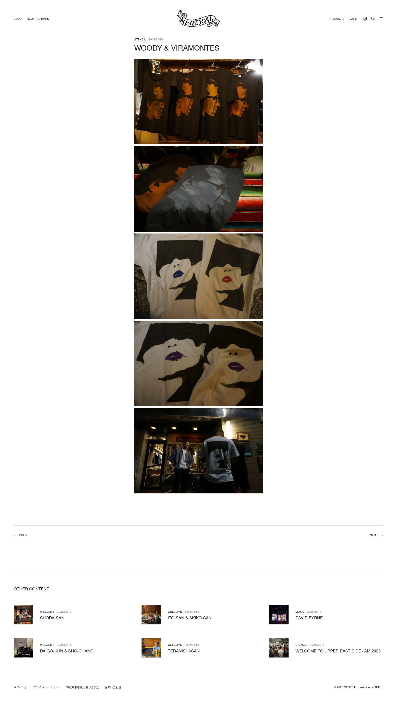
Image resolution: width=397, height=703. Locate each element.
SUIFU (378, 687)
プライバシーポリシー (47, 687)
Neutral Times (38, 18)
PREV (20, 535)
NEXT (376, 535)
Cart (353, 18)
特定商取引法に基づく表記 (82, 687)
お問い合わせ (113, 687)
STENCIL (140, 39)
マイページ (21, 687)
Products (336, 18)
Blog (17, 18)
